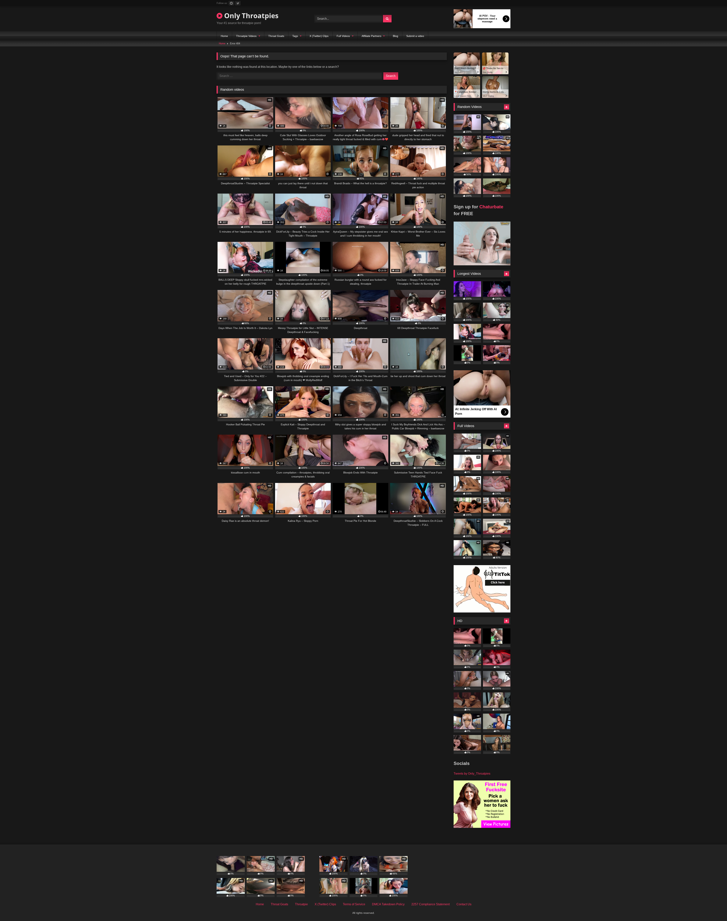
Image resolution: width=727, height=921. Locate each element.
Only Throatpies (250, 15)
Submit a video (415, 35)
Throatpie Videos (246, 35)
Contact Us (463, 904)
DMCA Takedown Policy (388, 904)
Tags (295, 35)
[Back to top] (715, 909)
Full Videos (343, 35)
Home (224, 35)
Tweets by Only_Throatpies (472, 773)
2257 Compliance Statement (430, 904)
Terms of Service (354, 904)
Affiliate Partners (371, 35)
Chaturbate (491, 206)
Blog (395, 35)
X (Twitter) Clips (319, 35)
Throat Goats (276, 35)
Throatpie (301, 904)
